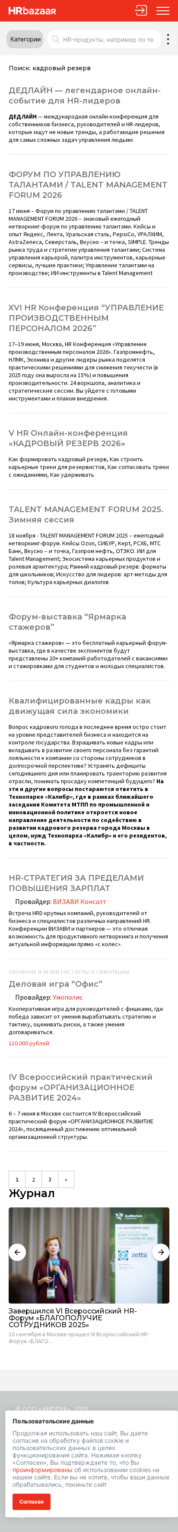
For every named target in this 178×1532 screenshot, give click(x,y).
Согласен (31, 1501)
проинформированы (43, 1469)
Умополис (68, 997)
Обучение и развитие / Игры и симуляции (69, 972)
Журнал (32, 1193)
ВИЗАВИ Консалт (79, 901)
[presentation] (17, 1252)
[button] (24, 39)
